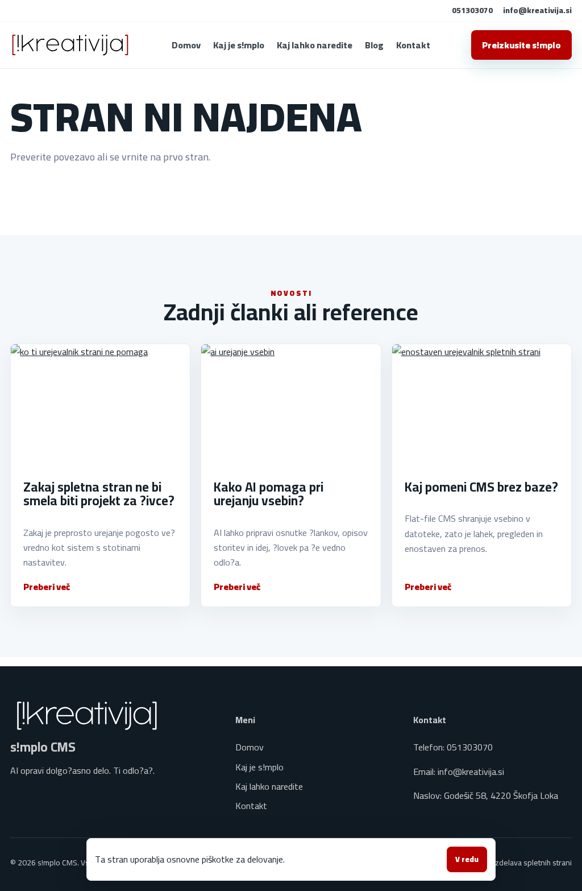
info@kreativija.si (537, 10)
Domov (186, 45)
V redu (467, 859)
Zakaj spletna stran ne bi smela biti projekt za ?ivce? (98, 494)
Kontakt (413, 45)
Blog (374, 45)
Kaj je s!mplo (238, 45)
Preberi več (46, 586)
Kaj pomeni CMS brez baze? (481, 487)
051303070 (472, 10)
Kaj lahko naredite (314, 45)
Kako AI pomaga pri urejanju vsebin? (268, 494)
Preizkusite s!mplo (521, 44)
